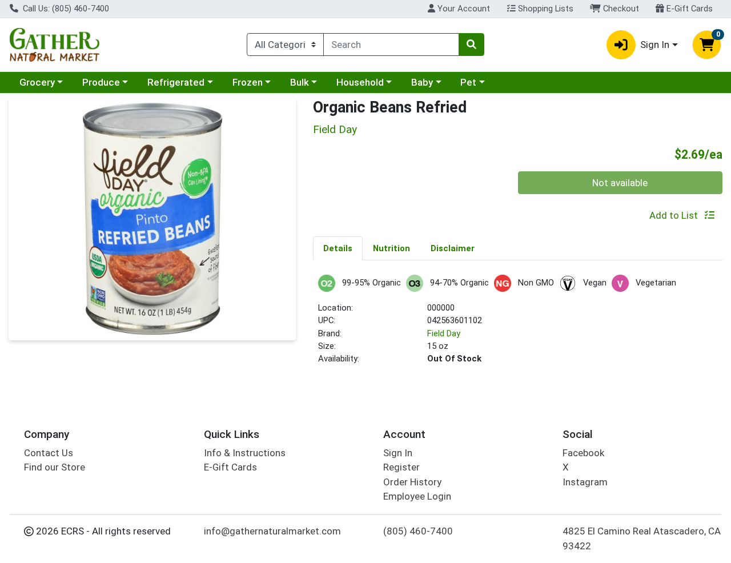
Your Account (462, 8)
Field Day (443, 333)
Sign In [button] (654, 44)
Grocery (37, 82)
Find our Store (54, 467)
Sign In (397, 453)
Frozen (247, 82)
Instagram (585, 482)
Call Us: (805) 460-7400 (65, 8)
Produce (101, 82)
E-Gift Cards (688, 8)
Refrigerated (175, 82)
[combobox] (391, 44)
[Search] (471, 44)
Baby (422, 82)
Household (360, 82)
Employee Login (417, 496)
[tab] (338, 247)
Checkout (620, 8)
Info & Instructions (245, 453)
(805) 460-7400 (418, 531)
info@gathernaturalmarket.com (272, 531)
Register (401, 467)
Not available (620, 182)
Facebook (583, 453)
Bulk (299, 82)
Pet (468, 82)
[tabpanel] (517, 324)
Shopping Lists (544, 8)
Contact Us (48, 453)
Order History (412, 482)
